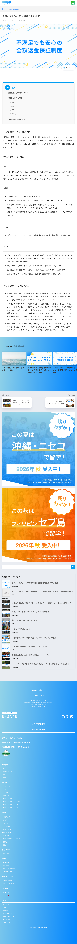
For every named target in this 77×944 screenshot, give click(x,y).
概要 (12, 103)
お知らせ (5, 907)
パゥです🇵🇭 (6, 895)
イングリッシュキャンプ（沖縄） (12, 801)
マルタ (4, 789)
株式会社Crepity (16, 738)
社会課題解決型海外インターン (11, 838)
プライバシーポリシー (9, 913)
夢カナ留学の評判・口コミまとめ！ (25, 620)
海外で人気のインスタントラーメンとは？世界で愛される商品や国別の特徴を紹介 (42, 593)
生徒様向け (6, 862)
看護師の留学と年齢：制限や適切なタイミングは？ (31, 655)
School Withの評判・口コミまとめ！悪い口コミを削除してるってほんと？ (40, 664)
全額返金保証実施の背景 (16, 119)
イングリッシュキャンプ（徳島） (12, 804)
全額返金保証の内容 (15, 98)
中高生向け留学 (7, 826)
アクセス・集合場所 (8, 883)
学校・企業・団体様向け (9, 868)
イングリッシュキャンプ (9, 820)
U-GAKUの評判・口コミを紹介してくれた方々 (30, 646)
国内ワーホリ (6, 835)
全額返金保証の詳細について (18, 93)
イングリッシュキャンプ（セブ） (12, 798)
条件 (12, 106)
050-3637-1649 (38, 696)
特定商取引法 (6, 919)
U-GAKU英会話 (7, 892)
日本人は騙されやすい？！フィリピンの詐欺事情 (30, 612)
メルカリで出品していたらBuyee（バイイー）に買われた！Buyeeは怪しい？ (41, 603)
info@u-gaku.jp (38, 729)
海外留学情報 (19, 346)
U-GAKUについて (7, 772)
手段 (12, 110)
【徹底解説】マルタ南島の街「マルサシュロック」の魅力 (34, 638)
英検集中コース (7, 829)
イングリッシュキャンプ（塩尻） (12, 807)
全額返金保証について (9, 916)
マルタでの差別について (21, 629)
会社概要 (5, 910)
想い (4, 769)
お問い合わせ (6, 922)
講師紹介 (5, 778)
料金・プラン (6, 854)
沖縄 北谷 (5, 792)
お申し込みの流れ (7, 880)
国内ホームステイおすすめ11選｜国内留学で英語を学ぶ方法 (35, 583)
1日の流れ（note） (8, 871)
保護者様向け (6, 865)
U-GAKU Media (7, 904)
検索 (73, 567)
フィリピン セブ (7, 786)
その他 (13, 114)
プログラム (6, 775)
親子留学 (5, 845)
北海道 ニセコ (6, 795)
